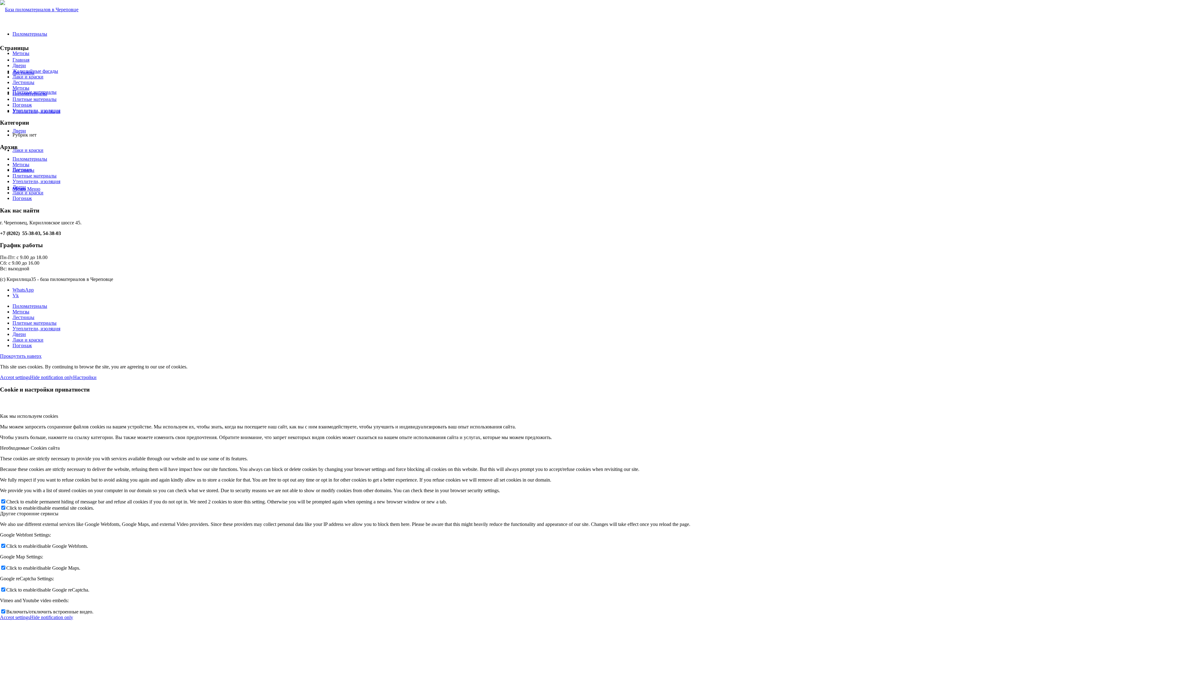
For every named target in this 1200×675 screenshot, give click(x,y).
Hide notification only (51, 377)
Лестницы (23, 82)
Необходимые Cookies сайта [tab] (30, 448)
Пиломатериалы (29, 93)
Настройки (85, 377)
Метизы (20, 88)
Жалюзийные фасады (35, 71)
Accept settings (15, 377)
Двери (19, 65)
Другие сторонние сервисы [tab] (29, 513)
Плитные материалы (34, 99)
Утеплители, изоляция (36, 110)
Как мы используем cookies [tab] (29, 416)
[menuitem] (606, 306)
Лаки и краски (27, 76)
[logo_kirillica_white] (39, 9)
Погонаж (22, 105)
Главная (20, 59)
